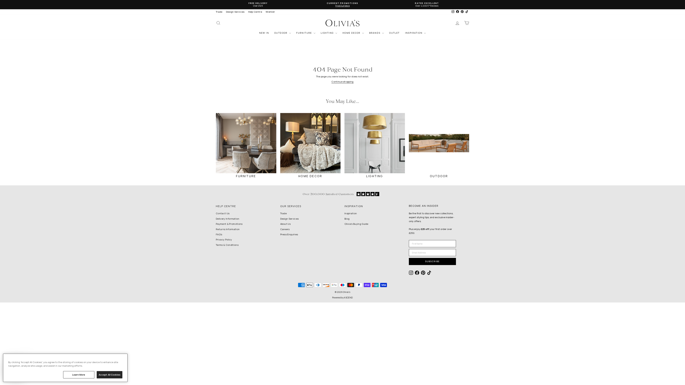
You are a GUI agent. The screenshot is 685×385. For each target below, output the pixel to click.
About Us (285, 223)
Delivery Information (227, 218)
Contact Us (222, 213)
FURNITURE (304, 32)
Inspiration (350, 213)
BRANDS (375, 32)
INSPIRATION (414, 32)
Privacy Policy (224, 239)
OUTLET (394, 32)
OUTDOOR (281, 32)
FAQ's (219, 234)
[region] (65, 367)
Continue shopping (342, 81)
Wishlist (270, 11)
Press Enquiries (289, 234)
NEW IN (264, 32)
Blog (346, 218)
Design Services (235, 11)
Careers (285, 229)
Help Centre (255, 11)
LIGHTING (327, 32)
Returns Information (228, 229)
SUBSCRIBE (432, 261)
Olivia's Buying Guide (356, 223)
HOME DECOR (351, 32)
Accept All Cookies (109, 374)
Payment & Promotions (229, 223)
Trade (219, 11)
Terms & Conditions (227, 245)
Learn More (78, 374)
